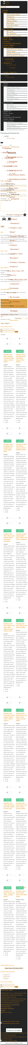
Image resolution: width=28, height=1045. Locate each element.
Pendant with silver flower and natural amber (21, 625)
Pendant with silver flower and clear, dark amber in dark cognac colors (9, 627)
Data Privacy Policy (15, 49)
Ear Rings (11, 18)
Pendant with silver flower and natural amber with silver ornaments (9, 537)
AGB (2, 1006)
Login (5, 80)
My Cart (10, 31)
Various (10, 27)
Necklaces (10, 16)
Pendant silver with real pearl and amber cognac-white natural (21, 358)
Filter (16, 331)
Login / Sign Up (10, 72)
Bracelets (10, 23)
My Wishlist (11, 33)
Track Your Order (14, 35)
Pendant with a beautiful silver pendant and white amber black (8, 447)
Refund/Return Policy (15, 55)
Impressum (11, 51)
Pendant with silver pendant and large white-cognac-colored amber (9, 358)
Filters (2, 316)
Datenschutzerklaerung (5, 1004)
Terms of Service (13, 53)
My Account (15, 297)
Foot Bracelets (12, 25)
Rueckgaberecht (4, 1008)
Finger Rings (12, 21)
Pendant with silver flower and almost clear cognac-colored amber (21, 717)
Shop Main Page (13, 14)
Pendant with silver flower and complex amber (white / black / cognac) (9, 717)
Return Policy (11, 1008)
